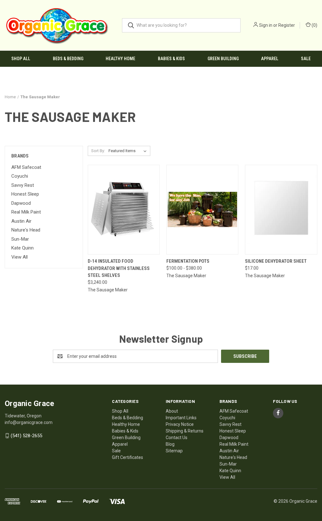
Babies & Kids (171, 58)
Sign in (265, 25)
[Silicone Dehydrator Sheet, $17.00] (281, 209)
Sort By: (98, 150)
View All (19, 257)
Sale (306, 58)
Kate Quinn (22, 248)
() (314, 25)
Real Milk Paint (26, 212)
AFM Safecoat (26, 167)
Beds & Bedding (68, 58)
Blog (170, 444)
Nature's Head (25, 230)
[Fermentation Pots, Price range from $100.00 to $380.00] (202, 209)
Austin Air (21, 221)
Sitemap (174, 450)
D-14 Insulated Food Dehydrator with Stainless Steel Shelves (119, 268)
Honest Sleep (25, 194)
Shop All (20, 58)
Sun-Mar (20, 239)
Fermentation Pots (187, 261)
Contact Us (176, 437)
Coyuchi (19, 176)
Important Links (181, 417)
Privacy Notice (180, 424)
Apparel (269, 58)
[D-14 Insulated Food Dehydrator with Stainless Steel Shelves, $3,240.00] (123, 209)
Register (286, 25)
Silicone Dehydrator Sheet (276, 261)
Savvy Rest (22, 185)
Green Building (223, 58)
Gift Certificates (127, 457)
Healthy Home (120, 58)
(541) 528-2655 (26, 435)
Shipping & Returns (184, 430)
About (172, 411)
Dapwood (21, 203)
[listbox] (129, 151)
